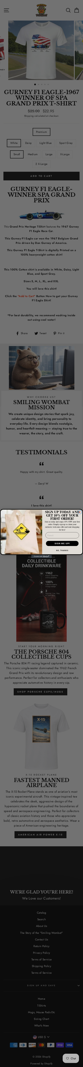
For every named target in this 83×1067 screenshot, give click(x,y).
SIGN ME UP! (62, 543)
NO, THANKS (62, 550)
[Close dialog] (80, 512)
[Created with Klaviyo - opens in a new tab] (41, 556)
